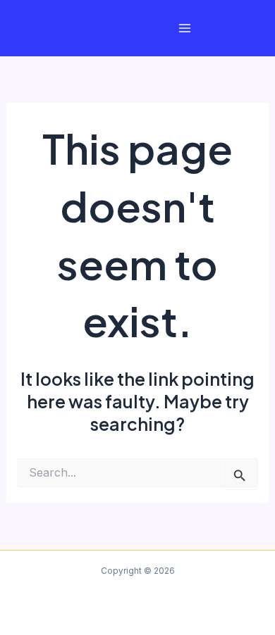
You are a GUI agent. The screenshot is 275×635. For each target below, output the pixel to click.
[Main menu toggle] (185, 28)
